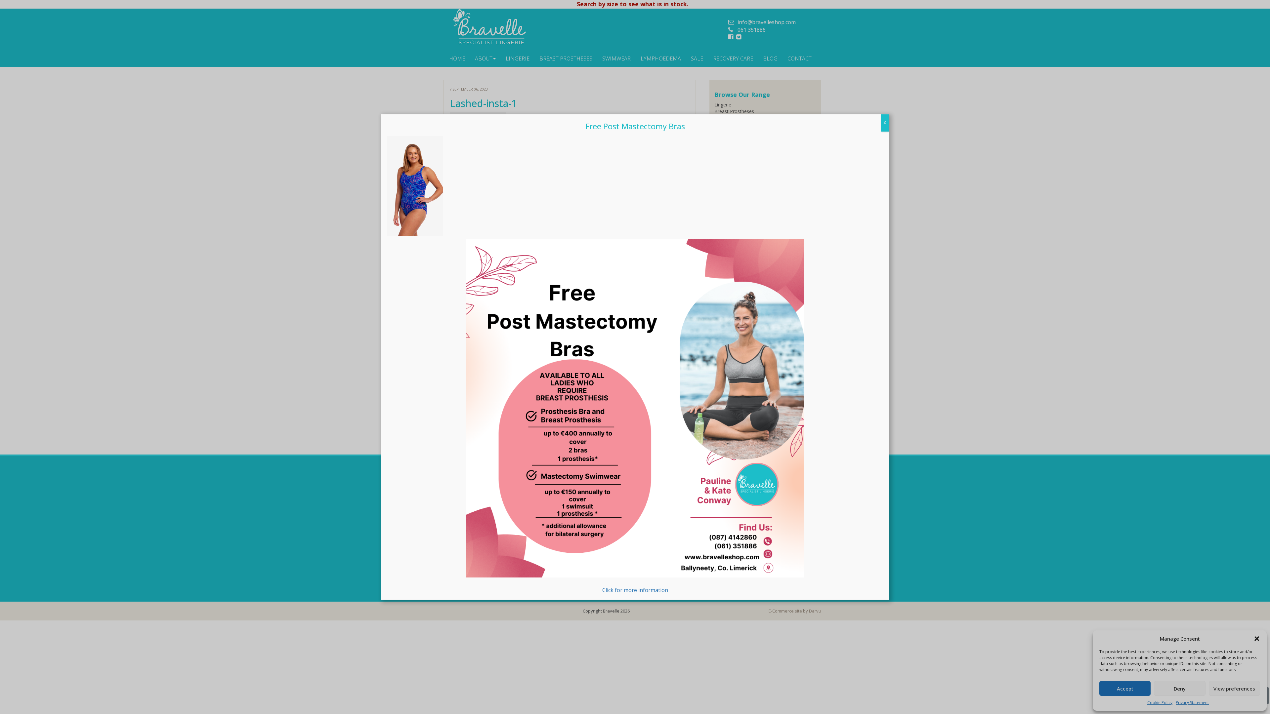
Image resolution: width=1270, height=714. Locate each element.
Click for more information (635, 590)
